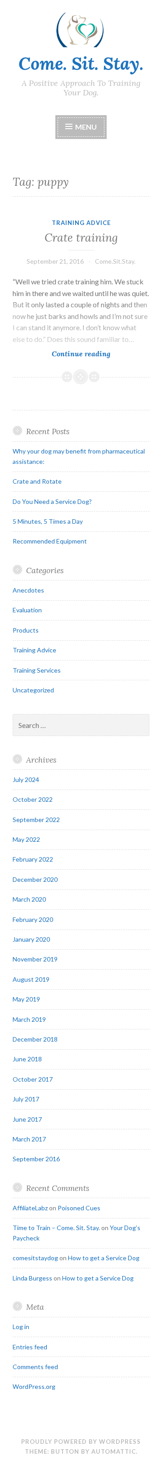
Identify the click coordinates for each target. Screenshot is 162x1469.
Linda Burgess (32, 1278)
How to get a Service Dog (104, 1258)
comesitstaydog (35, 1258)
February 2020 (33, 919)
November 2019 (35, 959)
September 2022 (36, 819)
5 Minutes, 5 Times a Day (48, 521)
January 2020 (31, 939)
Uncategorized (33, 690)
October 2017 (33, 1079)
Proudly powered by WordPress (81, 1441)
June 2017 (27, 1119)
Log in (21, 1326)
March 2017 (29, 1139)
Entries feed (30, 1347)
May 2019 (26, 999)
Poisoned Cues (79, 1208)
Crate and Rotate (37, 481)
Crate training (81, 237)
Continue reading (95, 354)
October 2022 (33, 799)
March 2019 (29, 1019)
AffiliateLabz (30, 1208)
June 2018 (27, 1059)
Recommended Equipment (50, 541)
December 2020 (35, 879)
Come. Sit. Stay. (81, 63)
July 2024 (26, 779)
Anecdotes (28, 590)
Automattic (113, 1451)
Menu (86, 126)
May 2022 (26, 839)
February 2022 (33, 859)
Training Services (37, 670)
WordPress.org (34, 1386)
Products (26, 630)
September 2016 (36, 1159)
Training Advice (81, 222)
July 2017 (26, 1099)
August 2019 (31, 979)
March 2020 (29, 899)
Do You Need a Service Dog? (52, 501)
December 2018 (35, 1039)
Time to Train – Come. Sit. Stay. (56, 1227)
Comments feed (35, 1366)
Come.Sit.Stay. (115, 261)
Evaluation (27, 610)
